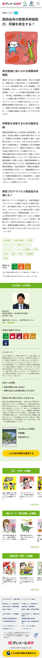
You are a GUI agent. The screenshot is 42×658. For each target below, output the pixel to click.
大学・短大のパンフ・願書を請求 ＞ (11, 600)
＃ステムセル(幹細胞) (23, 249)
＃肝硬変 (29, 240)
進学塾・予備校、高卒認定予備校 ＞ (30, 610)
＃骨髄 (5, 258)
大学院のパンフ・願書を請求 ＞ (30, 604)
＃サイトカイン (8, 249)
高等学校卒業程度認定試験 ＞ (10, 618)
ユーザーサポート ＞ (27, 628)
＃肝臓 (13, 254)
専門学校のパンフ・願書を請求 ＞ (11, 604)
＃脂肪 (20, 254)
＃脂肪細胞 (29, 254)
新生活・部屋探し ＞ (7, 609)
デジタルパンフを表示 (26, 429)
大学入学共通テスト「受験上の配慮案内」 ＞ (30, 615)
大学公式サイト (24, 437)
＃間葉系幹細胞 (18, 240)
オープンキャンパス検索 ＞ (29, 599)
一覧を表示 (34, 504)
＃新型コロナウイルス (23, 245)
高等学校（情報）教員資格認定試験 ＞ (30, 622)
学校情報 (21, 433)
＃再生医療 (6, 240)
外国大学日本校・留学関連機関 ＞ (11, 606)
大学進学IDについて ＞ (8, 628)
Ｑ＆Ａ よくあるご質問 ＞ (29, 626)
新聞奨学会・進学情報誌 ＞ (29, 606)
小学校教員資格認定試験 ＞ (9, 621)
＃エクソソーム (8, 245)
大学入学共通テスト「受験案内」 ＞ (11, 615)
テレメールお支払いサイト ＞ (10, 626)
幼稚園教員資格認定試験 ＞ (29, 618)
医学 (16, 13)
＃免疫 (35, 249)
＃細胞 (5, 254)
